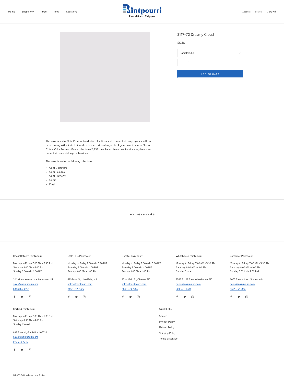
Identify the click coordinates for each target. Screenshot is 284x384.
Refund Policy (166, 327)
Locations (71, 11)
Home (11, 11)
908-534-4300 (183, 289)
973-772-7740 (20, 341)
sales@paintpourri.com (25, 284)
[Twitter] (22, 297)
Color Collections (58, 167)
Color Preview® (57, 175)
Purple (52, 184)
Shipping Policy (167, 333)
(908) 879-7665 (130, 289)
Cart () (271, 11)
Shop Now (28, 11)
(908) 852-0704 (21, 289)
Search (258, 12)
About (44, 11)
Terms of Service (168, 338)
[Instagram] (30, 297)
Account (246, 12)
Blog (56, 11)
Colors (52, 180)
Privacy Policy (167, 321)
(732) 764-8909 (238, 289)
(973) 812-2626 (76, 289)
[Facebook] (14, 297)
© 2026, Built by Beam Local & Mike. (29, 375)
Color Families (57, 172)
